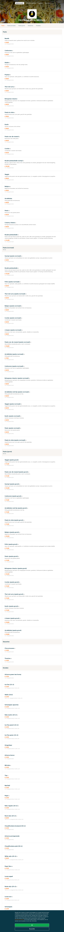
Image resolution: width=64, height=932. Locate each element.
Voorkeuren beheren (19, 919)
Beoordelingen (31, 3)
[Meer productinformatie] (12, 50)
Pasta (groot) (21, 25)
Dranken (38, 25)
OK (32, 925)
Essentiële (32, 928)
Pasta (2, 25)
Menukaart (19, 3)
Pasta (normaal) (11, 25)
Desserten (30, 25)
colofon (47, 3)
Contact (40, 3)
